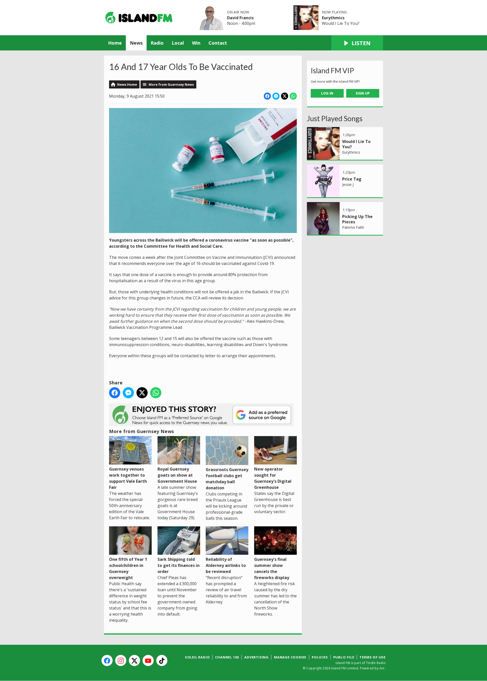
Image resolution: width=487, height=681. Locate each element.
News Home (127, 84)
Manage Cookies (290, 657)
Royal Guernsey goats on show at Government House (177, 475)
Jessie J (348, 184)
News (136, 43)
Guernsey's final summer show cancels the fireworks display (271, 568)
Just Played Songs (334, 118)
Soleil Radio (197, 657)
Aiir (382, 668)
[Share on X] (284, 96)
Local (178, 43)
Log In (327, 93)
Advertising (256, 657)
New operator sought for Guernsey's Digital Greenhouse (272, 478)
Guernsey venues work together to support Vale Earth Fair (128, 478)
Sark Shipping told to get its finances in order (179, 565)
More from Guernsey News (171, 84)
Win (196, 43)
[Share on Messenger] (276, 96)
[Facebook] (107, 660)
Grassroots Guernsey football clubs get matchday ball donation (227, 479)
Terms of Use (372, 657)
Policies (320, 657)
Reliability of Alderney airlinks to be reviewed (226, 565)
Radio (157, 43)
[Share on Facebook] (267, 96)
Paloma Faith (353, 227)
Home (115, 43)
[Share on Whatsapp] (293, 96)
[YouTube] (148, 660)
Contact (217, 43)
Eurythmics (333, 17)
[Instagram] (120, 660)
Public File (343, 657)
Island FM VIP (332, 70)
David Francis (240, 17)
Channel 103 (227, 657)
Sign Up (363, 93)
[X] (134, 660)
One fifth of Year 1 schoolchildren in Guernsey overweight (128, 568)
